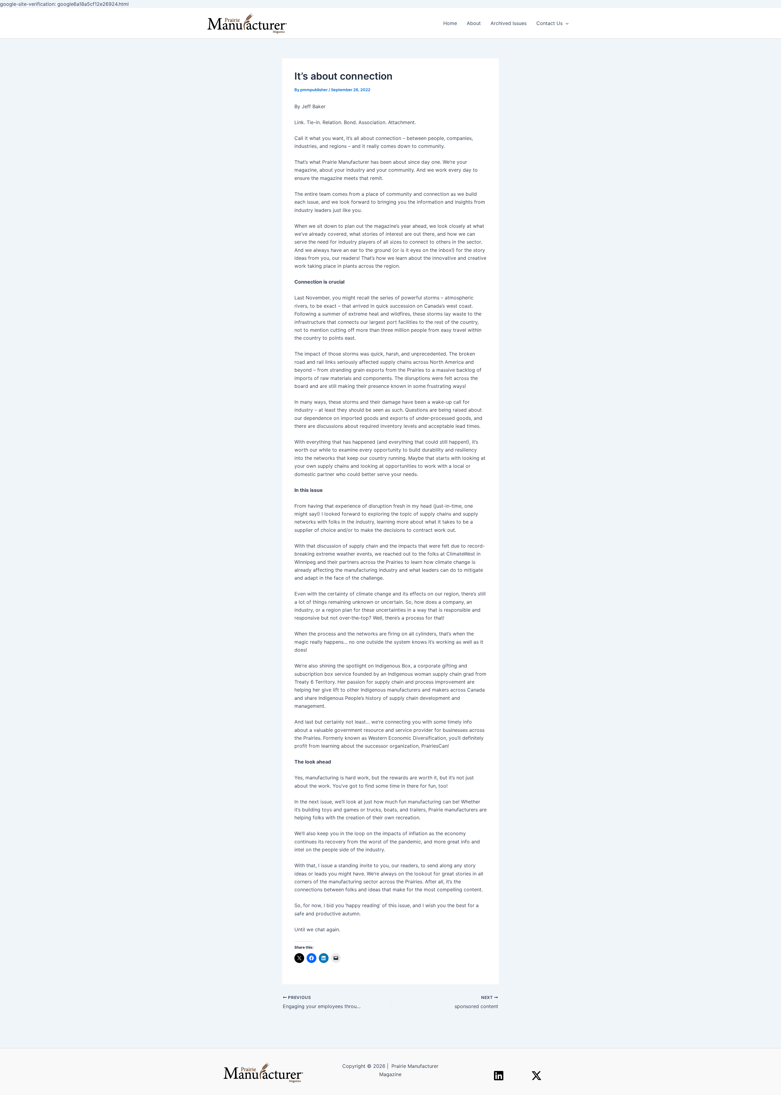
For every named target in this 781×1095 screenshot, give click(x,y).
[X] (536, 1075)
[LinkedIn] (498, 1075)
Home (450, 23)
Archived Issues (509, 23)
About (474, 23)
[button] (566, 23)
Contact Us (549, 23)
